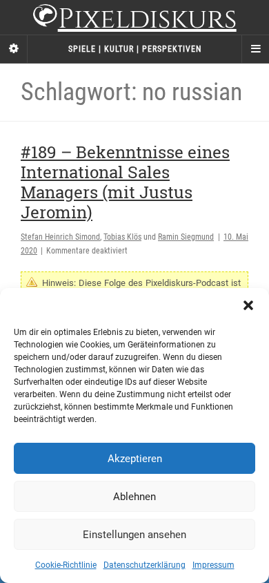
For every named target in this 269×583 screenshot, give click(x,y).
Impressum (213, 565)
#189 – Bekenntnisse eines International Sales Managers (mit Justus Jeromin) (125, 181)
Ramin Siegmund (186, 237)
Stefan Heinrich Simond (60, 237)
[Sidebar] (14, 49)
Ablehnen (134, 496)
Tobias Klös (122, 237)
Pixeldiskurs (147, 19)
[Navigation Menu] (255, 49)
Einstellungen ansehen (134, 534)
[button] (248, 305)
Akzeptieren (135, 458)
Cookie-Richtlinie (66, 565)
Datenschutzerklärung (144, 565)
